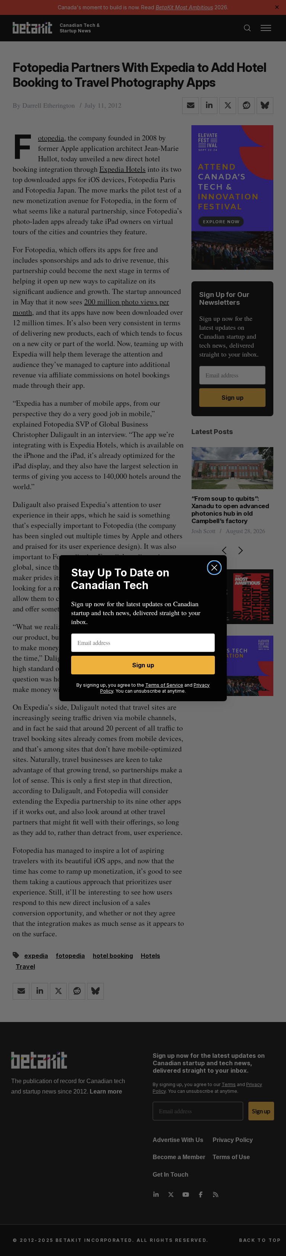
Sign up (143, 665)
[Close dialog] (214, 567)
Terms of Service (164, 685)
